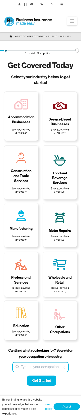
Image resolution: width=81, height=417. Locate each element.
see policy (48, 406)
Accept (67, 406)
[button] (72, 21)
